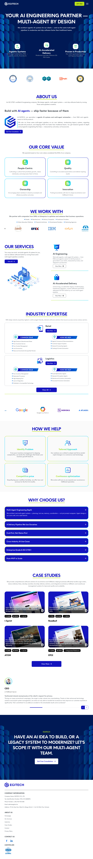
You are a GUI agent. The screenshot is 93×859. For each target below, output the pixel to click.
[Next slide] (86, 707)
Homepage (8, 816)
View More (58, 266)
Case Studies (8, 825)
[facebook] (7, 841)
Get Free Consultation (12, 131)
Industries (7, 822)
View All (10, 261)
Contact (7, 828)
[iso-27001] (46, 850)
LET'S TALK (79, 4)
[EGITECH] (11, 4)
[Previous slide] (83, 707)
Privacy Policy (8, 831)
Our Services (8, 819)
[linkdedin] (12, 841)
